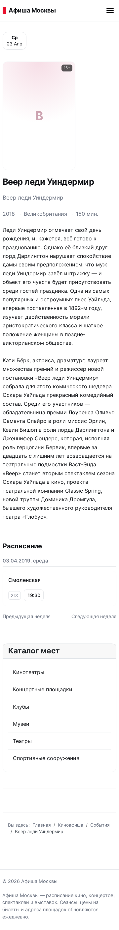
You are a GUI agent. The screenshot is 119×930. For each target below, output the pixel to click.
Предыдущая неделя (27, 616)
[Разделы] (110, 10)
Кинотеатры (28, 672)
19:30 (33, 595)
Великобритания (45, 213)
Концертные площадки (42, 689)
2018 (9, 213)
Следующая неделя (93, 616)
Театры (22, 741)
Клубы (21, 706)
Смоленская (24, 580)
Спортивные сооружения (46, 758)
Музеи (21, 724)
